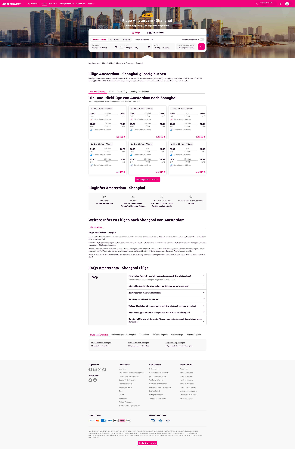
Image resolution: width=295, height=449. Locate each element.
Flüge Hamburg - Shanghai (175, 343)
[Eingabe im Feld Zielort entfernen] (148, 46)
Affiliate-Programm (126, 402)
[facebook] (90, 369)
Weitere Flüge (177, 335)
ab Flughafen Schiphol (140, 92)
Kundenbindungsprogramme (129, 406)
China (111, 63)
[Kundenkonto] (289, 3)
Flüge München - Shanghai (101, 343)
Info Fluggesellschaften (157, 376)
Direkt (111, 92)
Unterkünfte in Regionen (189, 395)
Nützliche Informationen (158, 384)
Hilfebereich (153, 369)
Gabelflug (126, 39)
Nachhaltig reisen (186, 398)
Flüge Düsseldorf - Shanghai (138, 343)
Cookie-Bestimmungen (127, 380)
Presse (121, 395)
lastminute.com (94, 63)
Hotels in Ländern (186, 380)
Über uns (122, 369)
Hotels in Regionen (187, 384)
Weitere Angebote (194, 335)
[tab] (136, 32)
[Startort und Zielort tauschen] (121, 46)
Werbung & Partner (156, 380)
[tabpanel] (147, 138)
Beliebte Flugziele (160, 335)
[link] (107, 122)
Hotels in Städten (186, 376)
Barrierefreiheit (154, 391)
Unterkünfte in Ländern (188, 391)
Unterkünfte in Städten (188, 387)
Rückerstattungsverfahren (158, 372)
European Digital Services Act (160, 387)
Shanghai (119, 63)
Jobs (120, 391)
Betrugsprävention (156, 395)
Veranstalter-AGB (125, 387)
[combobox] (104, 47)
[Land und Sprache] (280, 3)
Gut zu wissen (96, 227)
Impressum (123, 398)
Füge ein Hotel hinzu (190, 39)
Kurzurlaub (184, 369)
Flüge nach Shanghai (99, 335)
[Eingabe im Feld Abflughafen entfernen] (116, 46)
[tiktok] (104, 369)
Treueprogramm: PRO (157, 398)
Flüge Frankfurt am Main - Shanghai (178, 346)
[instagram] (95, 369)
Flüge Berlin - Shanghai (99, 346)
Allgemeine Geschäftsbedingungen (131, 372)
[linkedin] (99, 369)
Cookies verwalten (125, 384)
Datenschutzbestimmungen (129, 376)
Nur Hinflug (114, 39)
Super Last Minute (186, 372)
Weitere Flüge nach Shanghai (123, 335)
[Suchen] (201, 46)
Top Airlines (144, 335)
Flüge (104, 63)
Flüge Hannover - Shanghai (138, 346)
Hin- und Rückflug (99, 39)
